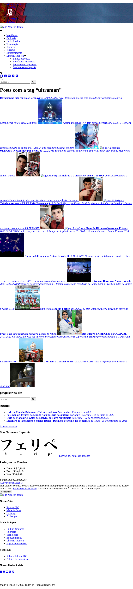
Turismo (10, 50)
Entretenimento (14, 52)
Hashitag (11, 513)
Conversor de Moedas (11, 482)
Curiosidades (13, 41)
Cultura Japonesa (15, 529)
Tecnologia (12, 44)
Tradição (10, 47)
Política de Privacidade (24, 488)
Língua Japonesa (15, 55)
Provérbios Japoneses (24, 61)
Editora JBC (12, 507)
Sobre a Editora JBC (17, 556)
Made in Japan (13, 510)
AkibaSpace (12, 516)
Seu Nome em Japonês (24, 67)
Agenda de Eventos (16, 543)
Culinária (11, 38)
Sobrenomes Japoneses (24, 64)
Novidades (12, 35)
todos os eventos (8, 426)
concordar (6, 492)
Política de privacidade (18, 559)
